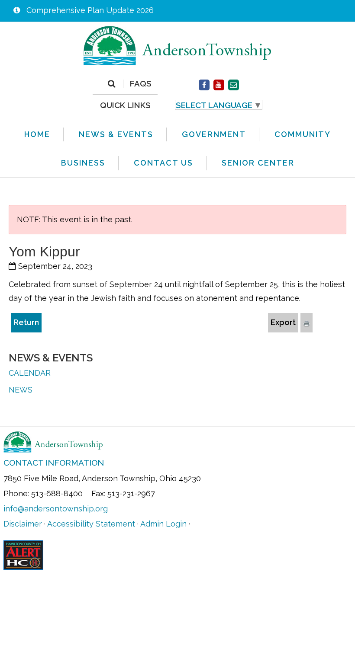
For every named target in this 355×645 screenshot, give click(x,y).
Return (26, 322)
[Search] (111, 84)
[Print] (306, 322)
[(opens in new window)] (204, 85)
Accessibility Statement (91, 523)
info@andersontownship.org (55, 508)
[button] (219, 105)
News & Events (51, 357)
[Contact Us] (233, 85)
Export (283, 322)
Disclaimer (22, 523)
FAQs (141, 84)
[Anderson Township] (177, 45)
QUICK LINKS (125, 104)
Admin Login (163, 523)
